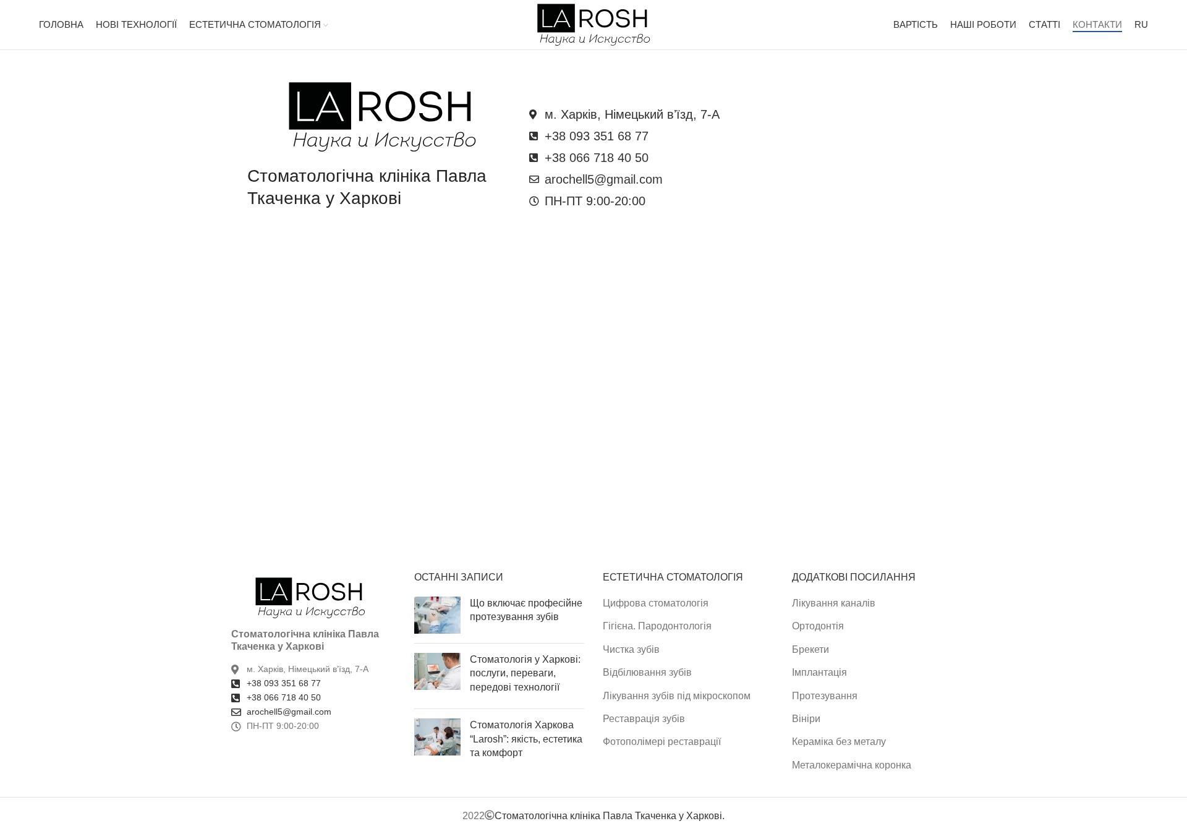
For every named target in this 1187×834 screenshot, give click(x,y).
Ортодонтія (818, 626)
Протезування (824, 696)
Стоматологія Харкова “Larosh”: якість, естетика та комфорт (526, 739)
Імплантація (819, 672)
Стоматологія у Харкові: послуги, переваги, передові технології (525, 673)
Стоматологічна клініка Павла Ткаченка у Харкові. (610, 816)
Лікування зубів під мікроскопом (677, 696)
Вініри (806, 718)
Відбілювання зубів (647, 672)
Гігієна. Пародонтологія (657, 626)
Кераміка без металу (839, 741)
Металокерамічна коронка (851, 765)
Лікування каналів (833, 603)
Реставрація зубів (644, 718)
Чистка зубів (631, 649)
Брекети (810, 649)
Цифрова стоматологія (655, 603)
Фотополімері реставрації (662, 741)
